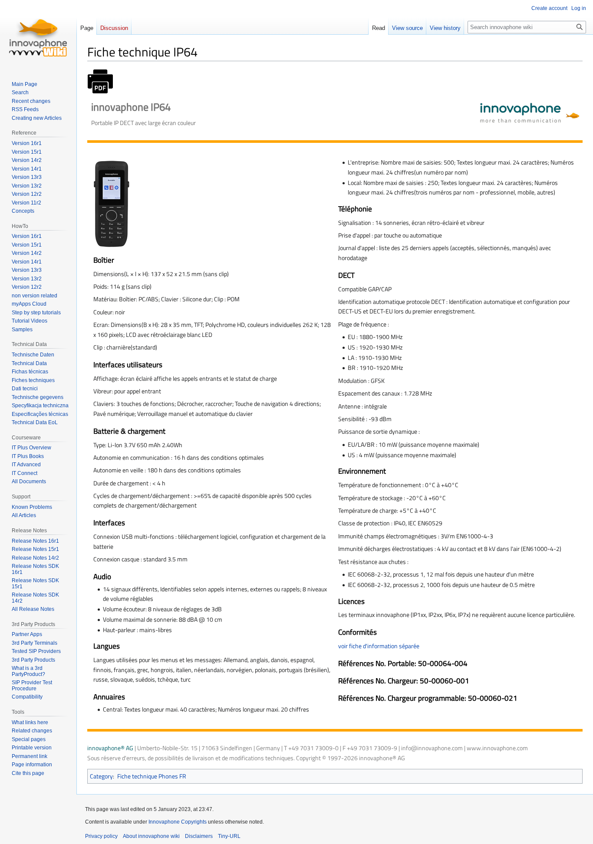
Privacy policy (101, 836)
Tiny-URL (229, 836)
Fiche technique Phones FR (151, 776)
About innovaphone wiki (151, 836)
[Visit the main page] (38, 34)
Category (101, 776)
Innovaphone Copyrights (177, 822)
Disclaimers (199, 836)
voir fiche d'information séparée (378, 645)
